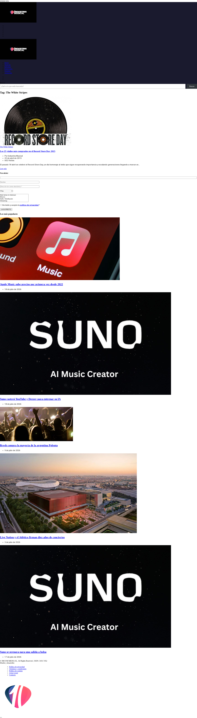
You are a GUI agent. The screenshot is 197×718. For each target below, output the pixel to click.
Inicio (7, 63)
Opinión (7, 71)
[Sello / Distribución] (14, 199)
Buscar (2, 83)
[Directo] (14, 197)
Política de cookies (16, 671)
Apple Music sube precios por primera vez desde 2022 (31, 284)
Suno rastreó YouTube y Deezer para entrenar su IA (30, 399)
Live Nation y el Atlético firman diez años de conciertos (32, 537)
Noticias (7, 65)
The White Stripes (6, 147)
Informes (8, 67)
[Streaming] (14, 201)
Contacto (12, 675)
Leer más (3, 169)
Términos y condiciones (17, 669)
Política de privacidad (17, 667)
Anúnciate (8, 73)
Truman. (18, 663)
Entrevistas (8, 69)
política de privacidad (29, 205)
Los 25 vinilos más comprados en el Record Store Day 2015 (27, 151)
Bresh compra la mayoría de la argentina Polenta (29, 445)
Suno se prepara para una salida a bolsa (23, 651)
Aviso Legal (13, 673)
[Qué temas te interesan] (14, 195)
